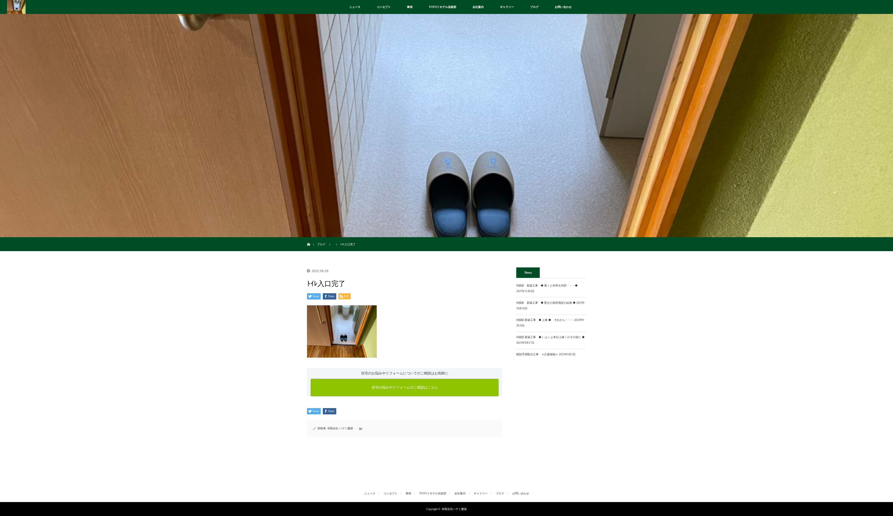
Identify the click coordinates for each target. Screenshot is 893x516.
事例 (410, 7)
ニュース (354, 7)
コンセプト (384, 7)
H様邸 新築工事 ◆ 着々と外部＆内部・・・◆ (548, 285)
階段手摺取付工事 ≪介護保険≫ (537, 354)
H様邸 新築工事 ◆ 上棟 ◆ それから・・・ (544, 320)
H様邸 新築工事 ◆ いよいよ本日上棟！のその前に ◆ (550, 337)
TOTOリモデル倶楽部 (442, 7)
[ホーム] (308, 239)
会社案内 (478, 7)
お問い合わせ (563, 7)
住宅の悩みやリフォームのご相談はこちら (405, 387)
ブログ (534, 7)
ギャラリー (507, 7)
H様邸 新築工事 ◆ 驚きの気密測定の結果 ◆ (546, 302)
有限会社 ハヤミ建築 (340, 428)
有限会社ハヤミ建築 (454, 509)
